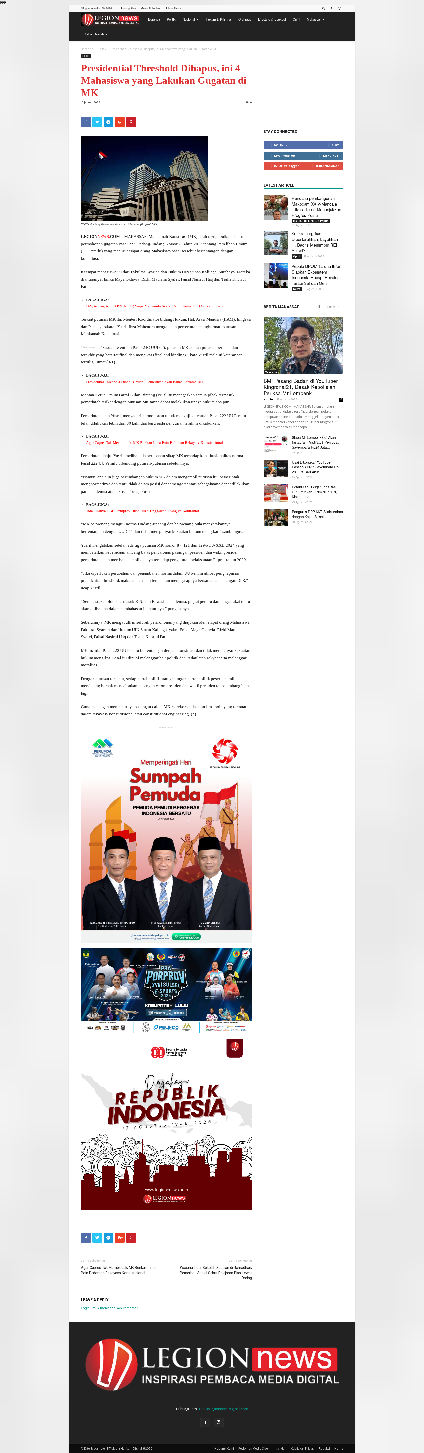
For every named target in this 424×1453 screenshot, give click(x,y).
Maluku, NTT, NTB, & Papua (310, 221)
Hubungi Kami (173, 8)
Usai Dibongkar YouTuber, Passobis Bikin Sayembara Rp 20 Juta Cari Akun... (315, 467)
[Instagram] (339, 8)
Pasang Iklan (128, 8)
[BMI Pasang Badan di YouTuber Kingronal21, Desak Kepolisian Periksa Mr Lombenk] (303, 345)
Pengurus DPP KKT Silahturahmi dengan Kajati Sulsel (317, 514)
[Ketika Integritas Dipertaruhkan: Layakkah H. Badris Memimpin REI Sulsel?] (276, 243)
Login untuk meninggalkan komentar (109, 1308)
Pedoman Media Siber (253, 1448)
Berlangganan (328, 166)
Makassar (314, 19)
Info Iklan (280, 1448)
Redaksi (324, 1448)
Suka (336, 145)
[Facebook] (331, 8)
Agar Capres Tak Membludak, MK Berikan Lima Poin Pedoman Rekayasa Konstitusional (118, 1270)
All (318, 307)
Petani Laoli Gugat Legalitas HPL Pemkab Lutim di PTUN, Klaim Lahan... (314, 491)
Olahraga (244, 19)
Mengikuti (331, 155)
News (296, 289)
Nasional (189, 19)
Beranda (154, 19)
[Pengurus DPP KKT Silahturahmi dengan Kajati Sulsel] (276, 517)
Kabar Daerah (94, 34)
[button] (324, 8)
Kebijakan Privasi (302, 1448)
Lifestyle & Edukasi (272, 19)
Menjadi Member (150, 8)
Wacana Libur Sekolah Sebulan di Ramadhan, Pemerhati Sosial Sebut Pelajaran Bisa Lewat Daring (216, 1272)
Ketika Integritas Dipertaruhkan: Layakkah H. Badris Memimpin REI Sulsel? (315, 241)
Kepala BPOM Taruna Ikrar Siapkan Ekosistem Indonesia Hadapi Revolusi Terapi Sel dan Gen (316, 274)
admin (268, 399)
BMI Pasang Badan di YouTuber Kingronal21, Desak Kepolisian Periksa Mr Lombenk (301, 387)
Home (338, 1448)
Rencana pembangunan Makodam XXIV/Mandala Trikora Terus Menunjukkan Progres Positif (316, 206)
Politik (171, 19)
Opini (296, 19)
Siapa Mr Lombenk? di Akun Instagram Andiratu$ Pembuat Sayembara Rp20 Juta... (315, 442)
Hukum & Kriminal (219, 19)
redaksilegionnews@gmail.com (223, 1408)
